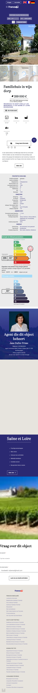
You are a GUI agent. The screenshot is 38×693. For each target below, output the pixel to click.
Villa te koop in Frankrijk (12, 669)
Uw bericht (3, 553)
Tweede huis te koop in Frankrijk (14, 663)
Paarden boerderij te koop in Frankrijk (15, 672)
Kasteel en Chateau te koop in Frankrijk (16, 631)
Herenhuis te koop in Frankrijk (13, 626)
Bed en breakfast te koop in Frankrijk (15, 633)
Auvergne (8, 685)
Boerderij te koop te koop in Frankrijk (15, 641)
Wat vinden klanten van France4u (14, 611)
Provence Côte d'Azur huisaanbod (14, 687)
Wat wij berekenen (10, 609)
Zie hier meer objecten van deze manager (19, 354)
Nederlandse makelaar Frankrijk (14, 600)
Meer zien (19, 166)
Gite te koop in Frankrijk (12, 635)
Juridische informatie (11, 598)
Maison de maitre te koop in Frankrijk (15, 629)
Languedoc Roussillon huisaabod (14, 681)
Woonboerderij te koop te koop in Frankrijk (16, 644)
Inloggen (9, 2)
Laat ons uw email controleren (19, 578)
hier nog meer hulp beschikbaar (14, 615)
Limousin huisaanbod (11, 683)
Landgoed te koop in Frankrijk (13, 667)
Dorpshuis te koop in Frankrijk (13, 657)
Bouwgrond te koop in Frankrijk (14, 655)
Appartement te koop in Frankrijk (14, 650)
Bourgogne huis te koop (12, 678)
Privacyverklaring (10, 613)
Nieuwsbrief (9, 607)
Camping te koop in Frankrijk (13, 639)
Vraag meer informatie (21, 143)
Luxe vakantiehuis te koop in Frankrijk (15, 624)
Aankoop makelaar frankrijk (13, 604)
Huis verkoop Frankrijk (12, 602)
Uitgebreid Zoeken (21, 22)
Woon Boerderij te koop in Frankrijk (15, 665)
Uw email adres (4, 567)
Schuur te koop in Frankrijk (13, 653)
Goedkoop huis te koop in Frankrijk (15, 622)
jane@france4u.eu (20, 352)
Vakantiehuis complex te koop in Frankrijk (16, 637)
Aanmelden (17, 2)
